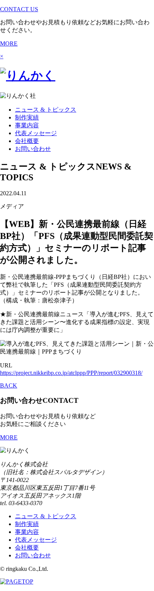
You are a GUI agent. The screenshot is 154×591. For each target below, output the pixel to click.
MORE (9, 43)
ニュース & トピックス (45, 109)
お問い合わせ (33, 149)
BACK (8, 385)
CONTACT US (19, 9)
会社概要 (27, 141)
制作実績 (27, 117)
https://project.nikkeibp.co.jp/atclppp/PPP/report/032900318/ (71, 373)
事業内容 (27, 125)
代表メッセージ (36, 133)
